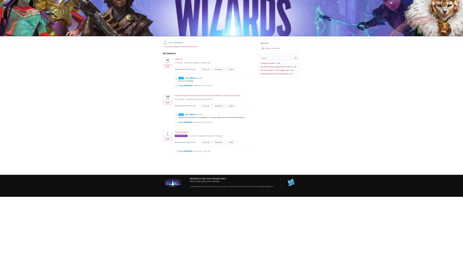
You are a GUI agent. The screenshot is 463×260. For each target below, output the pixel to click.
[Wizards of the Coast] (173, 182)
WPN (203, 181)
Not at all (207, 69)
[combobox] (278, 58)
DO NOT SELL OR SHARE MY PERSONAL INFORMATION (257, 186)
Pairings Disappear (181, 132)
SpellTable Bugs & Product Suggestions (274, 74)
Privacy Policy (217, 186)
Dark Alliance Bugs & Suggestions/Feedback (276, 67)
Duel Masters (213, 181)
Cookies (238, 186)
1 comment (179, 63)
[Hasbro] (291, 183)
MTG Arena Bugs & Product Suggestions (274, 70)
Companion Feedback (192, 63)
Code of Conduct (229, 186)
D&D (198, 181)
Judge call (178, 59)
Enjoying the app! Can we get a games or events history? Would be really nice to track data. (207, 95)
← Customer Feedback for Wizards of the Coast (180, 47)
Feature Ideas (206, 63)
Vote (167, 66)
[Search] (296, 57)
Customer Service (196, 186)
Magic (192, 181)
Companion (219, 136)
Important (219, 69)
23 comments (180, 99)
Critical (233, 69)
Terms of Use (207, 186)
